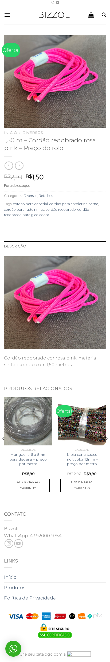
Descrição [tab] (15, 246)
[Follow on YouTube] (57, 3)
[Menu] (7, 14)
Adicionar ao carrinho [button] (28, 485)
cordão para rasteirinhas (24, 210)
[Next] (106, 449)
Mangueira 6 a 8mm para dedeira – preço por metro (28, 459)
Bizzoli (55, 15)
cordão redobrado (61, 210)
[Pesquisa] (104, 15)
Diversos (32, 132)
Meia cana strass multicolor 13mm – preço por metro (82, 459)
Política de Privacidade (30, 598)
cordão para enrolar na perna (73, 204)
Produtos (14, 587)
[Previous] (3, 449)
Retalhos (46, 196)
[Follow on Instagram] (52, 3)
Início (10, 132)
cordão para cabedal (30, 204)
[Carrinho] (91, 15)
